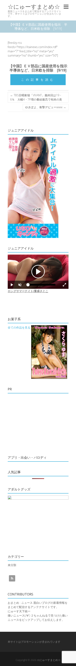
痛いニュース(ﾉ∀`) (19, 615)
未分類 (12, 565)
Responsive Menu (66, 6)
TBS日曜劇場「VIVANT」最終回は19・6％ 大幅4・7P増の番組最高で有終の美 (36, 97)
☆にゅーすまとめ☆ (34, 6)
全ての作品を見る (19, 327)
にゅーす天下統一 (19, 611)
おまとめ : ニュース (20, 603)
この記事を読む (38, 79)
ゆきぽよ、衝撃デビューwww (45, 107)
